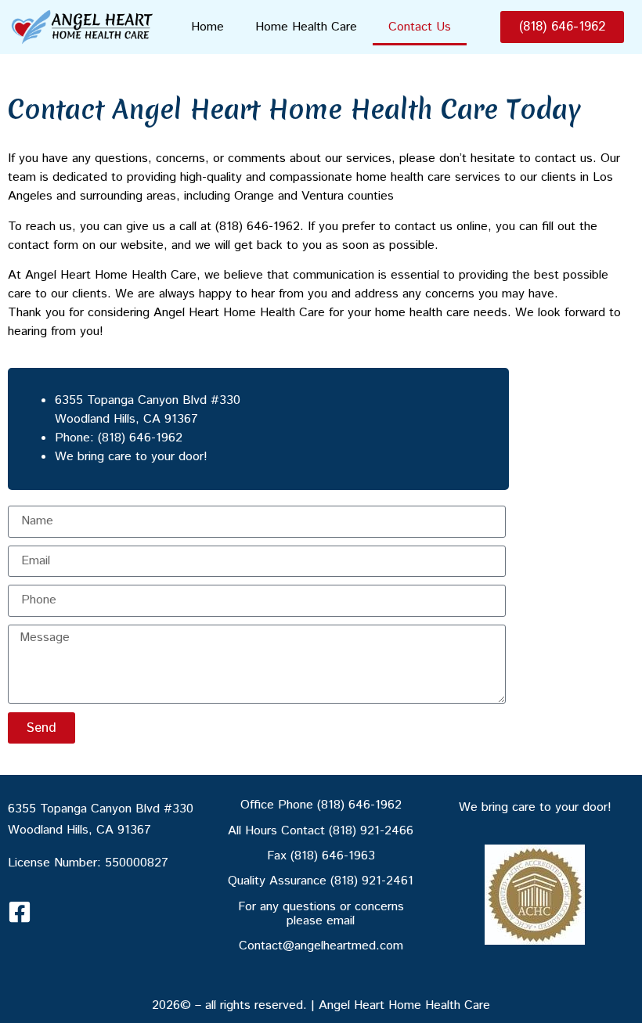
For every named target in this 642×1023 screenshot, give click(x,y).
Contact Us (419, 27)
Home (207, 27)
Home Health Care (306, 27)
